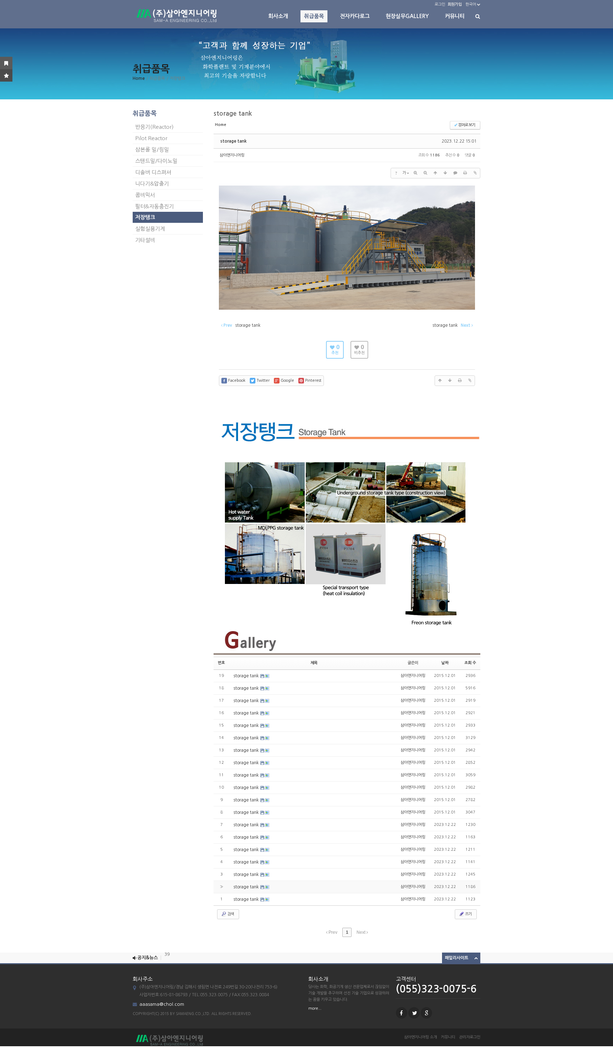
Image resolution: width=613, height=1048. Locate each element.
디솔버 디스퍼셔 (153, 172)
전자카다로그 (355, 16)
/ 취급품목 (155, 78)
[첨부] (475, 173)
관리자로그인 (469, 1037)
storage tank (233, 141)
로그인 (440, 4)
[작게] (425, 173)
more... (314, 1008)
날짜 (444, 663)
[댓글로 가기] (455, 173)
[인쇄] (465, 173)
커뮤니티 (455, 16)
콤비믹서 (145, 195)
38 (167, 958)
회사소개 (278, 16)
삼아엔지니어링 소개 (420, 1037)
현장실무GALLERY (407, 16)
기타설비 (145, 240)
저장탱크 (145, 217)
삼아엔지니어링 (232, 155)
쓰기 (467, 914)
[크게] (415, 173)
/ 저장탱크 (175, 78)
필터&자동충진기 (154, 206)
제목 (313, 663)
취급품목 (314, 16)
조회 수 (470, 663)
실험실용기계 (150, 228)
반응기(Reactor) (154, 126)
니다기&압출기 (152, 183)
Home (139, 78)
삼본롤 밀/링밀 (152, 149)
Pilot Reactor (151, 138)
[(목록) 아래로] (445, 173)
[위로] (435, 173)
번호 (221, 663)
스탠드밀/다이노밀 (156, 161)
